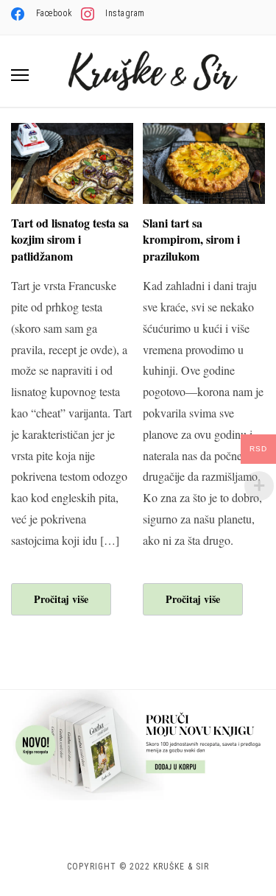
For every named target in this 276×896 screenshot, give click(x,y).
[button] (20, 75)
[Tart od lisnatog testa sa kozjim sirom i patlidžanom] (72, 132)
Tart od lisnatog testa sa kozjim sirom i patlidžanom (70, 239)
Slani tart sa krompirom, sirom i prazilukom (191, 239)
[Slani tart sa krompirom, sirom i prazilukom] (204, 132)
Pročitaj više (61, 599)
